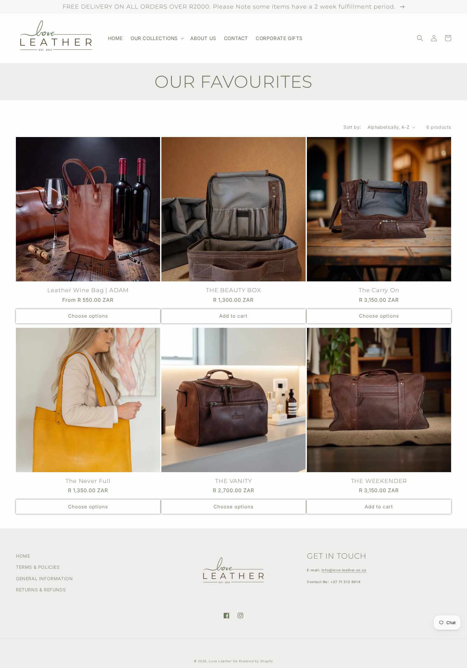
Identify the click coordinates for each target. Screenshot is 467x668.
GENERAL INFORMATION (44, 578)
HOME (23, 556)
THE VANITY (233, 481)
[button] (156, 38)
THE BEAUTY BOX (233, 290)
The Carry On (379, 290)
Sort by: (352, 127)
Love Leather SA (223, 661)
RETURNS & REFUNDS (41, 589)
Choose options (88, 316)
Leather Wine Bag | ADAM (88, 290)
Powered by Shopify (256, 661)
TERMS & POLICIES (38, 567)
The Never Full (87, 481)
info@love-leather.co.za (343, 570)
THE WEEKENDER (379, 481)
